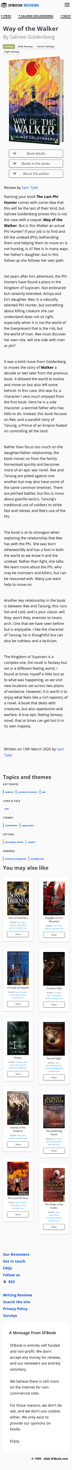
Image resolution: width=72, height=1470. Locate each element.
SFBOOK (23, 5)
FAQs (7, 1268)
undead (9, 791)
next (66, 16)
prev (7, 16)
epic (6, 808)
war (44, 791)
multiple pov (37, 858)
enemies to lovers (27, 791)
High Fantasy (11, 51)
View (18, 934)
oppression (28, 825)
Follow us (11, 1274)
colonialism (11, 825)
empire (32, 842)
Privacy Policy (15, 1308)
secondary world (14, 842)
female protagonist (15, 858)
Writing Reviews (17, 1295)
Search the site (16, 1301)
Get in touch (14, 1261)
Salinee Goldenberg (36, 16)
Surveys (10, 1315)
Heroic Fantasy (45, 46)
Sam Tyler (30, 187)
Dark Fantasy (25, 46)
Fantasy (8, 46)
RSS (11, 1281)
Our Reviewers (16, 1254)
